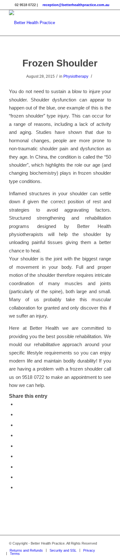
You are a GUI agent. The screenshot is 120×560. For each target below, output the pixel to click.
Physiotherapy (75, 76)
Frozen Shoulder (60, 63)
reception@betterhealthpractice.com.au (76, 5)
